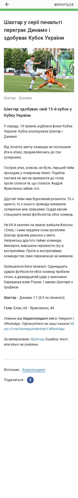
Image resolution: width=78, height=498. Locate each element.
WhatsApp (56, 329)
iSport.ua (37, 339)
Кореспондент (34, 370)
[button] (30, 380)
